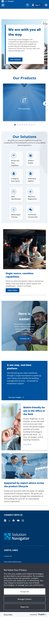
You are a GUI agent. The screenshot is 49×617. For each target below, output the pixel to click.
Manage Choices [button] (25, 599)
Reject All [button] (24, 607)
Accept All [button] (24, 591)
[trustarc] (42, 614)
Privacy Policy (8, 614)
